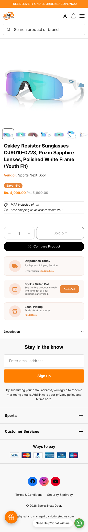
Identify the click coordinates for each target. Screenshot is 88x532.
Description (12, 331)
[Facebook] (32, 481)
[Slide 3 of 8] (33, 134)
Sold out (60, 233)
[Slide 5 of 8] (59, 134)
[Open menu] (82, 16)
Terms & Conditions (28, 494)
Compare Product (46, 246)
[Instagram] (44, 481)
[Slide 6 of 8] (71, 134)
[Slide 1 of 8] (8, 134)
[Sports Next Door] (13, 15)
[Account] (65, 16)
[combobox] (48, 29)
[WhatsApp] (79, 523)
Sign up (44, 376)
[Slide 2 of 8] (20, 134)
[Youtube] (55, 481)
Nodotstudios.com (62, 516)
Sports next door (32, 175)
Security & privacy (60, 494)
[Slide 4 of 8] (46, 134)
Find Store (31, 314)
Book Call (69, 289)
